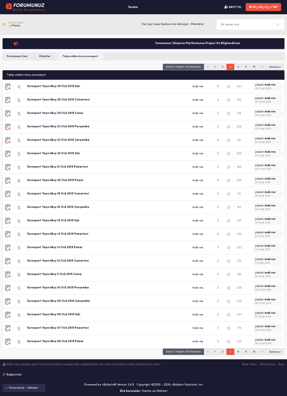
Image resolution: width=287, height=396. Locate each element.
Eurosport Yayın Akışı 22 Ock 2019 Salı (53, 153)
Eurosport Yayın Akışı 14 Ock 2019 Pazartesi (57, 234)
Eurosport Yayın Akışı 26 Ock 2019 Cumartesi (58, 99)
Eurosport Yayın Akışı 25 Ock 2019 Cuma (55, 113)
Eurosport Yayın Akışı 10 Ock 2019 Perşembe (58, 287)
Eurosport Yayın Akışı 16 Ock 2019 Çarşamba (58, 207)
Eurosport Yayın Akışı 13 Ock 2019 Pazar (55, 247)
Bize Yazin (249, 364)
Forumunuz (267, 364)
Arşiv (281, 364)
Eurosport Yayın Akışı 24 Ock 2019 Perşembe (58, 126)
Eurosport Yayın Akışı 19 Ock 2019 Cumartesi (58, 193)
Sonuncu (274, 67)
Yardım (133, 7)
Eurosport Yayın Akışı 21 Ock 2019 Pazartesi (57, 166)
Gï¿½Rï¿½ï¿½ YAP (265, 7)
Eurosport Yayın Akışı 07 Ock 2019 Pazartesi (58, 328)
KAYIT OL (234, 7)
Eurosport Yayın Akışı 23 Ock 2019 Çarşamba (58, 140)
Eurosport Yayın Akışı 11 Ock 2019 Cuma (54, 274)
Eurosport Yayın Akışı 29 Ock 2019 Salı (53, 86)
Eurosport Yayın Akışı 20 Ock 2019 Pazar (55, 180)
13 (254, 67)
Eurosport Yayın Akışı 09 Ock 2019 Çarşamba (58, 301)
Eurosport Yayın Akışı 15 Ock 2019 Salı (53, 220)
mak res (197, 86)
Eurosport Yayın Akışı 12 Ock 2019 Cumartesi (58, 260)
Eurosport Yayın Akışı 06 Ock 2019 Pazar (55, 341)
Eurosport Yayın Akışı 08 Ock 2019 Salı (53, 314)
